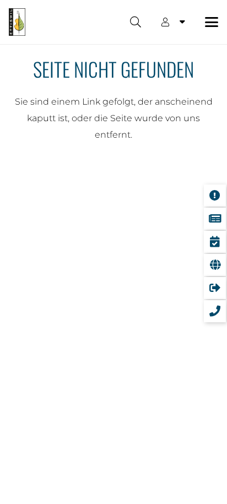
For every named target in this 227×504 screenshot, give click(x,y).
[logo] (17, 22)
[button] (135, 22)
